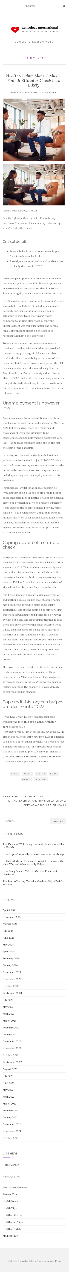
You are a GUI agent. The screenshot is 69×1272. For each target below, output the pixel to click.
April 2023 (9, 1013)
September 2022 (12, 1062)
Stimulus (41, 779)
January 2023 (10, 1034)
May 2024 (8, 944)
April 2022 (9, 1096)
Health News (10, 1201)
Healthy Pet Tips (13, 1222)
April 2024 (9, 951)
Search (58, 820)
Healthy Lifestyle (13, 1215)
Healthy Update (35, 58)
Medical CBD (10, 1235)
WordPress (55, 1261)
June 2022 (8, 1082)
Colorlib (32, 1261)
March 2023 (9, 1020)
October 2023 (11, 986)
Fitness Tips (10, 1194)
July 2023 (8, 1000)
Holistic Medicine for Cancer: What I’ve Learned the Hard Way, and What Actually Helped (33, 863)
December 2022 (12, 1041)
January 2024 (10, 965)
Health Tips (10, 1208)
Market (26, 779)
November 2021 (12, 1131)
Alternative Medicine (15, 1187)
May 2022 (8, 1089)
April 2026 (9, 910)
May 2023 (8, 1006)
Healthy (41, 774)
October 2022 (11, 1055)
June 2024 (8, 937)
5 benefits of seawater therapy (27, 796)
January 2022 (10, 1117)
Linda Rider (49, 92)
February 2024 (11, 958)
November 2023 (12, 979)
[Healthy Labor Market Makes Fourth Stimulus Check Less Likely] (34, 129)
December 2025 (12, 917)
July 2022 (8, 1076)
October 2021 (10, 1138)
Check (14, 774)
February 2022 (11, 1110)
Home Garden (11, 1164)
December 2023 (12, 972)
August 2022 (10, 1069)
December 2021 (12, 1124)
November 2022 (12, 1048)
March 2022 (9, 1103)
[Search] (64, 6)
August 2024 (10, 923)
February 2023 (11, 1027)
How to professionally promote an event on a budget (34, 854)
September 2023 (12, 993)
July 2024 (8, 930)
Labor (53, 774)
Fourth (27, 774)
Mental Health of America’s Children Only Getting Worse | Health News (36, 802)
